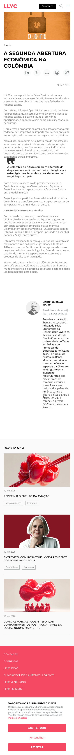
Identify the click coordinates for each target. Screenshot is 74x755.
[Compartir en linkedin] (27, 72)
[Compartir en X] (37, 72)
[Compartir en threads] (56, 72)
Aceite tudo (37, 728)
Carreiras (11, 661)
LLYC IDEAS (11, 668)
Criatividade (12, 567)
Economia (32, 503)
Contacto (47, 6)
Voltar (9, 45)
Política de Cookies (17, 717)
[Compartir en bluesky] (66, 72)
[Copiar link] (46, 72)
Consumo (29, 567)
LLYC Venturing (15, 682)
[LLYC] (10, 6)
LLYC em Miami (13, 689)
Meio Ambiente (13, 503)
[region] (37, 726)
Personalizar (37, 737)
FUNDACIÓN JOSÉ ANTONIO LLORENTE (29, 675)
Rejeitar (37, 747)
